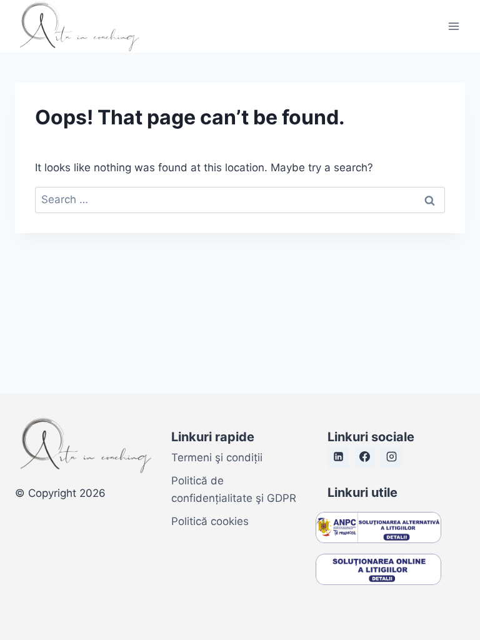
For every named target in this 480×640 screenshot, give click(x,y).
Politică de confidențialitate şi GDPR (233, 489)
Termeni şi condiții (216, 457)
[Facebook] (365, 457)
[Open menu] (453, 26)
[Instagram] (391, 457)
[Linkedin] (338, 457)
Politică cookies (210, 521)
